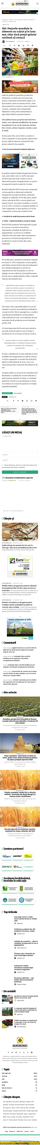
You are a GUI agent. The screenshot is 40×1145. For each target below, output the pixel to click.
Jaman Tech (34, 1127)
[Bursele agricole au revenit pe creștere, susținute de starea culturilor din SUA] (20, 817)
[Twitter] (24, 1052)
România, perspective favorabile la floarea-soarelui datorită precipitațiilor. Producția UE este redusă (20, 721)
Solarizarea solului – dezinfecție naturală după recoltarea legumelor (23, 967)
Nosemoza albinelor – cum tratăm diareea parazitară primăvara (24, 980)
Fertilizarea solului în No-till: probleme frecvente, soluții (24, 930)
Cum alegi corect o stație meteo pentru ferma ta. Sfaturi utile (25, 919)
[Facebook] (10, 45)
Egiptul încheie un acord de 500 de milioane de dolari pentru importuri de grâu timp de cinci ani (19, 650)
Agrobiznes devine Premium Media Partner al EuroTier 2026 (26, 997)
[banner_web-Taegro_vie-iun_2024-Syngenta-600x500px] (20, 628)
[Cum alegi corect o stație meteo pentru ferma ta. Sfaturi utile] (7, 920)
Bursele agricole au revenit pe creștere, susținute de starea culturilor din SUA (20, 830)
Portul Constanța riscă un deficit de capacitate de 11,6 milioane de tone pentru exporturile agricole (20, 682)
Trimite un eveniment (25, 480)
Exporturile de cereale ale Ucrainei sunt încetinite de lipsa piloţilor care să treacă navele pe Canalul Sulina (20, 673)
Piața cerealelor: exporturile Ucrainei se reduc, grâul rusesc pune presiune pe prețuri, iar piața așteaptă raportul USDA (20, 758)
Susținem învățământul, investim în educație (16, 879)
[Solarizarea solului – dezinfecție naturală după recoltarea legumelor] (7, 969)
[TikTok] (20, 1052)
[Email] (28, 45)
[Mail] (16, 1052)
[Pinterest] (14, 45)
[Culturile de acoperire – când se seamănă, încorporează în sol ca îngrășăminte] (7, 944)
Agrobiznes (20, 923)
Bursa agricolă (17, 393)
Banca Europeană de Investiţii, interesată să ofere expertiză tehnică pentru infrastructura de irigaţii (29, 411)
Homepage (5, 19)
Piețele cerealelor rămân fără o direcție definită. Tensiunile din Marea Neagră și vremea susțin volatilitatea (20, 794)
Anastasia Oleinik (21, 984)
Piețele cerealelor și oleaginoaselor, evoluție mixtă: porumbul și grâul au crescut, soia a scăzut (17, 604)
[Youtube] (32, 1052)
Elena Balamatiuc (10, 41)
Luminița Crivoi (21, 933)
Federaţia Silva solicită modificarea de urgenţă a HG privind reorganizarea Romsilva (16, 658)
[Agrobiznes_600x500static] (10, 161)
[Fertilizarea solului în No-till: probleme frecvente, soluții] (7, 932)
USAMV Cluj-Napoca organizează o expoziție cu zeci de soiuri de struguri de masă (25, 1022)
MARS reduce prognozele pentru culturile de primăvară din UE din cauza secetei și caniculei (19, 588)
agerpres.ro (12, 397)
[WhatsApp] (23, 45)
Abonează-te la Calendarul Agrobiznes (13, 510)
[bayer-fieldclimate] (20, 12)
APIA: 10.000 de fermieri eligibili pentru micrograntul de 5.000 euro (8, 410)
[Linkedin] (19, 45)
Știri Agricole (6, 542)
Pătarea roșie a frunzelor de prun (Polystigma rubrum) (24, 954)
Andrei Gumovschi (21, 948)
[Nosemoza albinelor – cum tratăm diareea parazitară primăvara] (7, 981)
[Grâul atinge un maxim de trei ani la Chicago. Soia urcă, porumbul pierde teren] (20, 532)
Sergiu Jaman (20, 1000)
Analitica (11, 19)
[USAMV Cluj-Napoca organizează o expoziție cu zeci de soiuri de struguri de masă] (7, 1023)
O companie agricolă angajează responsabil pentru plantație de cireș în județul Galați (25, 1010)
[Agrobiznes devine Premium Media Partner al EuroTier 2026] (7, 999)
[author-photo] (15, 923)
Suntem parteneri (13, 848)
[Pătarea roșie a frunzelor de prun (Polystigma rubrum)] (7, 956)
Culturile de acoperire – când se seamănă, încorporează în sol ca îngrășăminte (26, 943)
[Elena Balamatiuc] (4, 41)
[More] (32, 45)
